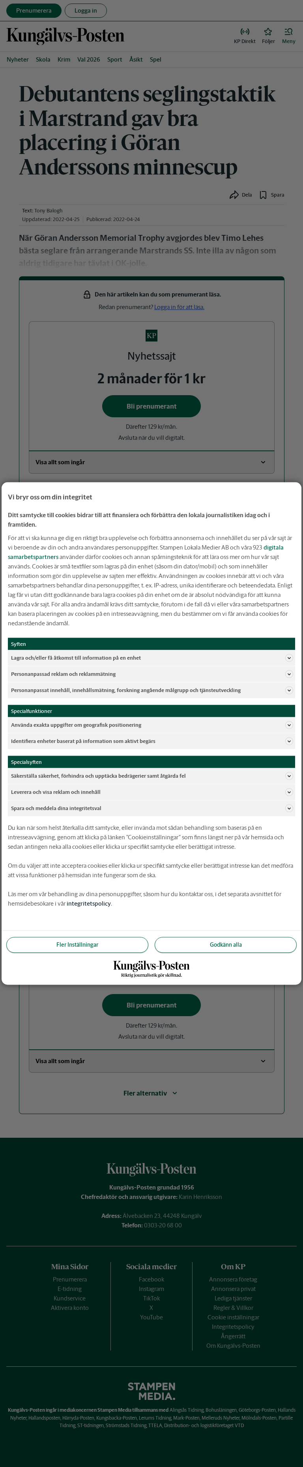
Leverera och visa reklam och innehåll (56, 791)
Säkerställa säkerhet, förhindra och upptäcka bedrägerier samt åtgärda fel (98, 775)
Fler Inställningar (77, 944)
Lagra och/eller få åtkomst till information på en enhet (76, 657)
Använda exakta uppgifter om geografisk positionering (76, 724)
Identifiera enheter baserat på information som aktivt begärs (83, 740)
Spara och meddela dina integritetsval (56, 808)
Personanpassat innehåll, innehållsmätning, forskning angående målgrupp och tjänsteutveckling (126, 690)
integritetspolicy (89, 903)
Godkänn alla (226, 944)
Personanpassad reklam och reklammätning (63, 673)
